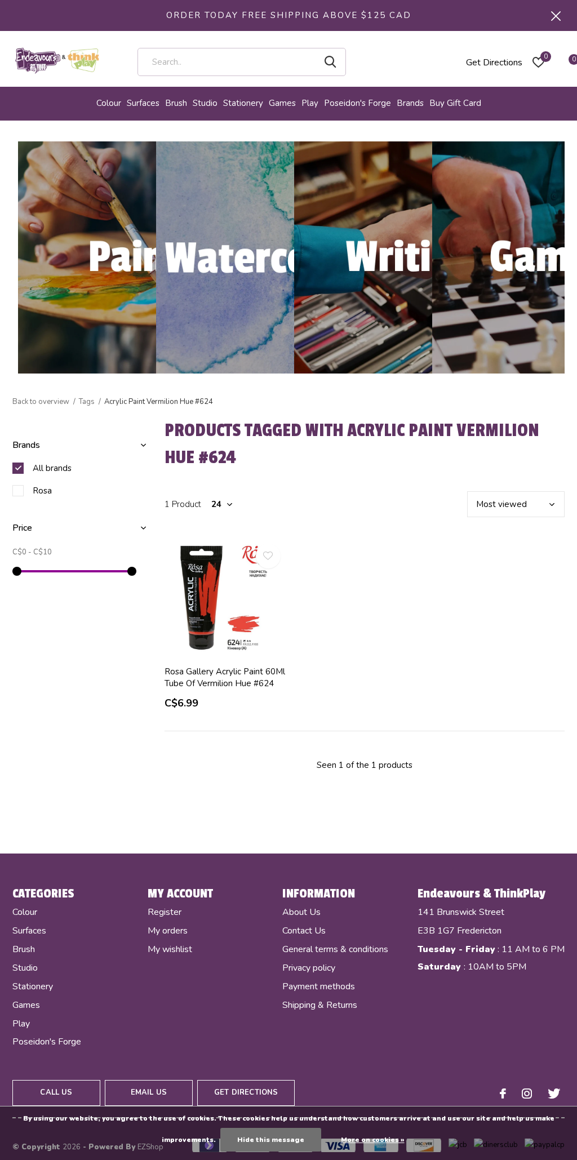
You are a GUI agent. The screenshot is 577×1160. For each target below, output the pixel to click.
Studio (205, 103)
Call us (56, 1092)
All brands (52, 468)
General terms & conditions (335, 949)
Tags (87, 402)
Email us (149, 1092)
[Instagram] (527, 1093)
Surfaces (143, 103)
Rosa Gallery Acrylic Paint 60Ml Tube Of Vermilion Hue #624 (225, 677)
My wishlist (170, 949)
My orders (168, 931)
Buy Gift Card (455, 103)
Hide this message (270, 1139)
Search (330, 62)
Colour (108, 103)
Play (309, 103)
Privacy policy (308, 968)
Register (164, 912)
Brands (410, 103)
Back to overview (40, 402)
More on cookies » (373, 1139)
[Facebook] (503, 1093)
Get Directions (494, 62)
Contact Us (304, 931)
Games (282, 103)
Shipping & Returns (319, 1005)
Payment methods (318, 986)
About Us (301, 912)
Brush (176, 103)
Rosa (42, 490)
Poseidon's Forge (357, 103)
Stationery (243, 103)
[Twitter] (554, 1093)
